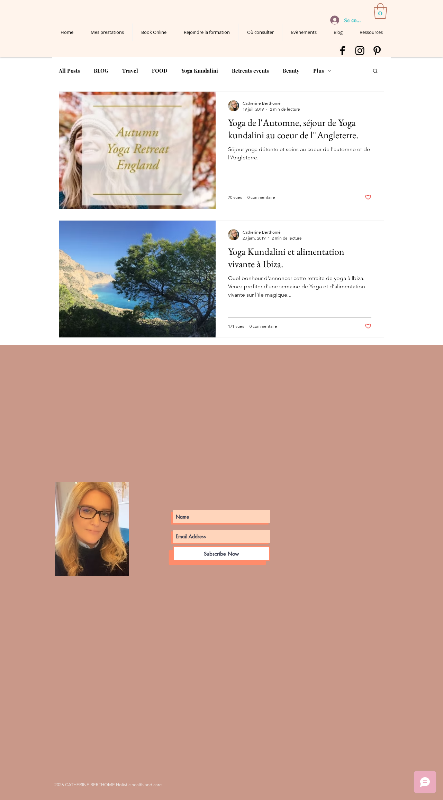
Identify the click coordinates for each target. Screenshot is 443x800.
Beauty (291, 70)
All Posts (69, 70)
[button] (380, 11)
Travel (130, 70)
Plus (318, 70)
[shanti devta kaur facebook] (342, 51)
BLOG (101, 70)
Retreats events (250, 70)
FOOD (160, 70)
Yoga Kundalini (199, 70)
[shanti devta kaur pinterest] (377, 51)
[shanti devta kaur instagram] (360, 51)
